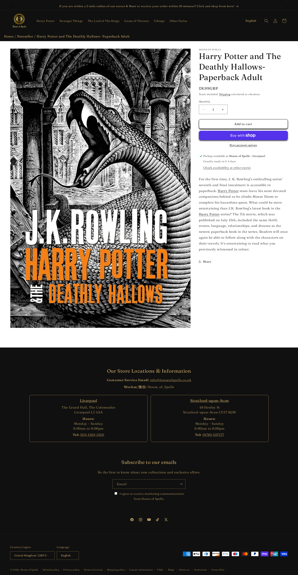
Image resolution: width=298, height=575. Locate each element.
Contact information (141, 569)
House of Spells (29, 569)
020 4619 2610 (92, 435)
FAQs (160, 569)
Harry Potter (228, 191)
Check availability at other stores (227, 167)
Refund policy (51, 569)
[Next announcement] (286, 6)
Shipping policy (116, 569)
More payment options (243, 145)
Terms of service (93, 569)
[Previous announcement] (11, 6)
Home (9, 36)
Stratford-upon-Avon (209, 400)
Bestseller (25, 36)
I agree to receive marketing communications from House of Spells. (151, 496)
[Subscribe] (180, 484)
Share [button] (207, 261)
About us (184, 569)
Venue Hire (218, 569)
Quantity (204, 101)
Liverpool (88, 400)
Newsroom (200, 569)
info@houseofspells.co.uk (170, 380)
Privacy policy (71, 569)
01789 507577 (213, 435)
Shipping (224, 94)
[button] (45, 21)
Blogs (171, 569)
